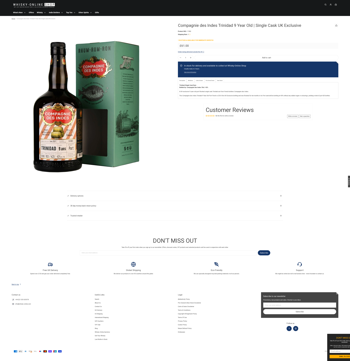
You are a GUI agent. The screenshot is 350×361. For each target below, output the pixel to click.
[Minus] (180, 57)
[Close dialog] (348, 335)
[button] (325, 4)
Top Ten (69, 12)
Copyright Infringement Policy (187, 314)
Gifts (97, 12)
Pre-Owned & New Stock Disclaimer (189, 303)
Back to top (15, 284)
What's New (18, 12)
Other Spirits (84, 12)
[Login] (330, 4)
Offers (31, 12)
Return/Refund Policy (185, 328)
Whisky (40, 12)
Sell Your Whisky (100, 336)
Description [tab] (182, 80)
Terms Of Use (182, 317)
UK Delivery (98, 310)
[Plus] (190, 57)
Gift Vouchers (99, 321)
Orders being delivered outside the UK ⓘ (191, 52)
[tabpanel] (258, 90)
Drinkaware (181, 332)
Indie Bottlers (54, 12)
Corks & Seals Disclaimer (186, 306)
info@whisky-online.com (23, 304)
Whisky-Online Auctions (102, 332)
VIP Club (97, 325)
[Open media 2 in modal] (86, 106)
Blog (96, 328)
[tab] (190, 80)
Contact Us (98, 306)
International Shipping (102, 317)
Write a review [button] (292, 116)
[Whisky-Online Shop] (34, 4)
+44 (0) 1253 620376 (22, 299)
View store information (190, 72)
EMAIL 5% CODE (332, 356)
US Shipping (99, 314)
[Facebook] (289, 328)
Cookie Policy (182, 325)
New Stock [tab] (219, 80)
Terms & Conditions (184, 310)
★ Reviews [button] (349, 181)
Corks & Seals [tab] (199, 80)
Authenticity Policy (184, 299)
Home (13, 18)
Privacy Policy (182, 321)
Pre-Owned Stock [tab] (210, 80)
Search (97, 299)
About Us (98, 303)
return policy (160, 208)
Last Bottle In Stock (101, 339)
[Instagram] (295, 328)
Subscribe (264, 253)
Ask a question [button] (305, 116)
